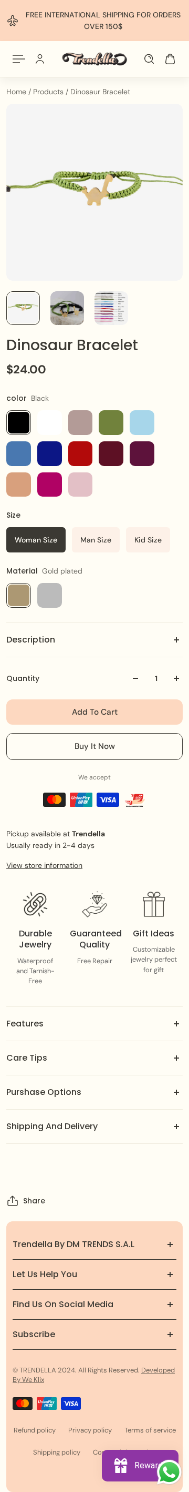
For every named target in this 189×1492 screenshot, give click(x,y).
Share (34, 1200)
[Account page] (39, 59)
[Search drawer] (149, 59)
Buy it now (95, 746)
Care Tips (26, 1058)
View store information (44, 865)
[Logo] (94, 59)
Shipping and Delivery (52, 1126)
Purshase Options (43, 1092)
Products (49, 91)
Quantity (22, 678)
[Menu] (18, 59)
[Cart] (170, 59)
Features (25, 1023)
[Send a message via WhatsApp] (169, 1472)
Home (17, 91)
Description (30, 640)
